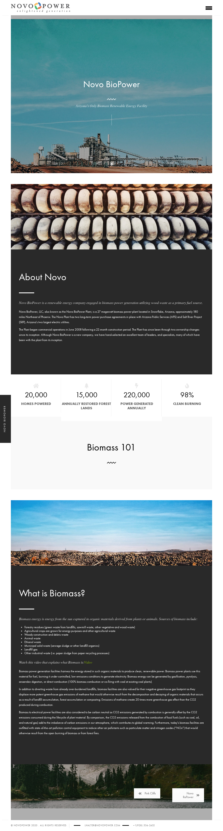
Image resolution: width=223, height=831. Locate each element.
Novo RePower (188, 795)
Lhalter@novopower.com (102, 825)
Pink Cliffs (150, 793)
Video (88, 662)
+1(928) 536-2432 (144, 825)
